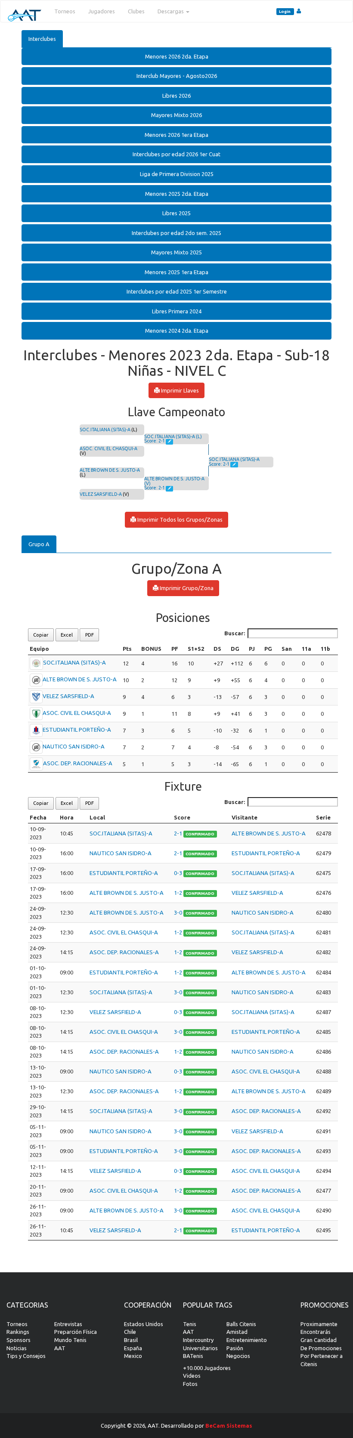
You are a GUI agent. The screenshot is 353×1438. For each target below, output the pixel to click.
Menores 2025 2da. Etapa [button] (176, 194)
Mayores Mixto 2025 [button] (176, 252)
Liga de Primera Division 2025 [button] (177, 174)
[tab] (176, 56)
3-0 (178, 912)
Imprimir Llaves (179, 390)
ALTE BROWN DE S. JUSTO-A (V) (174, 481)
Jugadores (101, 11)
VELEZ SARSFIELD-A (101, 494)
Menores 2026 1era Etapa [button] (176, 135)
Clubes (136, 11)
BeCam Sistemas (228, 1426)
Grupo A (39, 544)
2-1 (178, 833)
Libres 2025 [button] (176, 213)
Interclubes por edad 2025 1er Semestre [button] (177, 291)
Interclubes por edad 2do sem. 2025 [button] (176, 233)
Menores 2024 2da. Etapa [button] (176, 331)
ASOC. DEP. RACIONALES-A (77, 763)
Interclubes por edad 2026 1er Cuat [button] (176, 154)
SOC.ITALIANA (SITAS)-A (105, 429)
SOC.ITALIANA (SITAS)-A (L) (173, 436)
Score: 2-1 (155, 440)
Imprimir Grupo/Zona (186, 588)
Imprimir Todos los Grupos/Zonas (179, 519)
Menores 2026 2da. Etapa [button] (176, 56)
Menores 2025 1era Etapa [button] (176, 272)
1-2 (178, 893)
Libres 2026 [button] (176, 96)
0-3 (178, 873)
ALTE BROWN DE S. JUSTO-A (110, 470)
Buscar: (234, 633)
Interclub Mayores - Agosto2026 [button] (176, 76)
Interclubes (42, 39)
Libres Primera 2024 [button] (176, 311)
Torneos (64, 11)
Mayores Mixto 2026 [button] (176, 115)
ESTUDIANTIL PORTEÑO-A (77, 730)
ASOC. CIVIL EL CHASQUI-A (108, 448)
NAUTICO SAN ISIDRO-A (74, 746)
